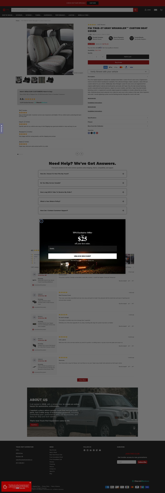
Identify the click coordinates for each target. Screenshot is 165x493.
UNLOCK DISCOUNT (82, 256)
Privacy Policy (22, 488)
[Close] (30, 482)
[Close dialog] (41, 221)
